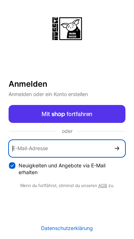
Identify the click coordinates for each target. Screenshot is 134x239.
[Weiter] (117, 148)
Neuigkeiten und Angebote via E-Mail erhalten (62, 168)
